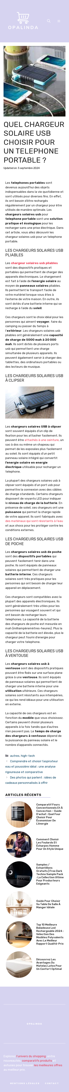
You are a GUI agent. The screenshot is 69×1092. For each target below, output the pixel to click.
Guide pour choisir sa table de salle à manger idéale (48, 904)
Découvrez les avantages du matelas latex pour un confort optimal (49, 964)
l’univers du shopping (31, 1056)
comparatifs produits (37, 1060)
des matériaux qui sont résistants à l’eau (34, 521)
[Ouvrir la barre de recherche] (49, 21)
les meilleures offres (48, 1065)
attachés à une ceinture (42, 440)
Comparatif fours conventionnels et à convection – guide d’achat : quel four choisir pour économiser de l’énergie (49, 814)
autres (14, 755)
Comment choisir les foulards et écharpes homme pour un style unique (49, 844)
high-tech (28, 755)
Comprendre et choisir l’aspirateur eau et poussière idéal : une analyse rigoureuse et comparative (31, 766)
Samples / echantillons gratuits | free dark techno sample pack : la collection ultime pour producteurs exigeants (50, 874)
